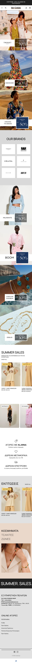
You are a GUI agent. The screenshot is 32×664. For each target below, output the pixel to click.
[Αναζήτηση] (6, 8)
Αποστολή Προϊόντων (7, 628)
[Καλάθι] (30, 8)
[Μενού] (2, 8)
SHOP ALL (4, 359)
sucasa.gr (18, 655)
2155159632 (8, 600)
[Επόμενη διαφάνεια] (29, 377)
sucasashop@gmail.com (11, 601)
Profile (3, 622)
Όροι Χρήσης (4, 625)
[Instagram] (17, 652)
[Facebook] (14, 652)
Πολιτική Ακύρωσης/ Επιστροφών (10, 630)
